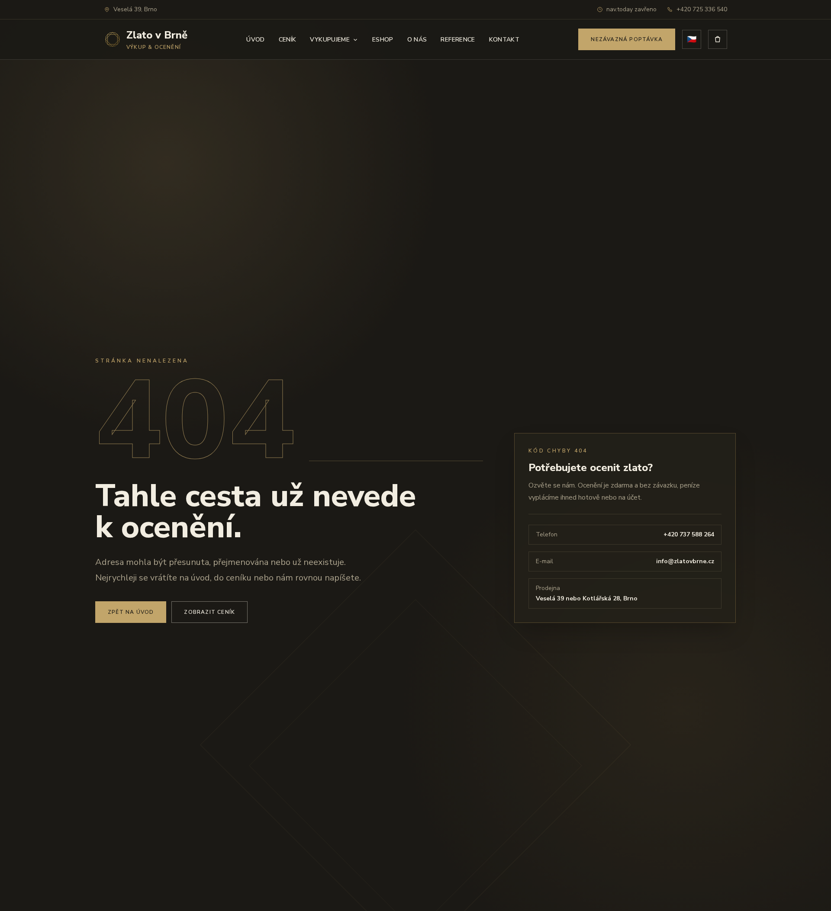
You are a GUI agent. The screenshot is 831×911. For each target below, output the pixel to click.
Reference (458, 39)
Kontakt (504, 39)
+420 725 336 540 (701, 9)
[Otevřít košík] (717, 39)
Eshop (382, 39)
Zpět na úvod (131, 612)
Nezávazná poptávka (627, 39)
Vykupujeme (330, 39)
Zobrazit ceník (209, 612)
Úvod (255, 39)
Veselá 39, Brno (135, 9)
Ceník (287, 39)
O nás (417, 39)
